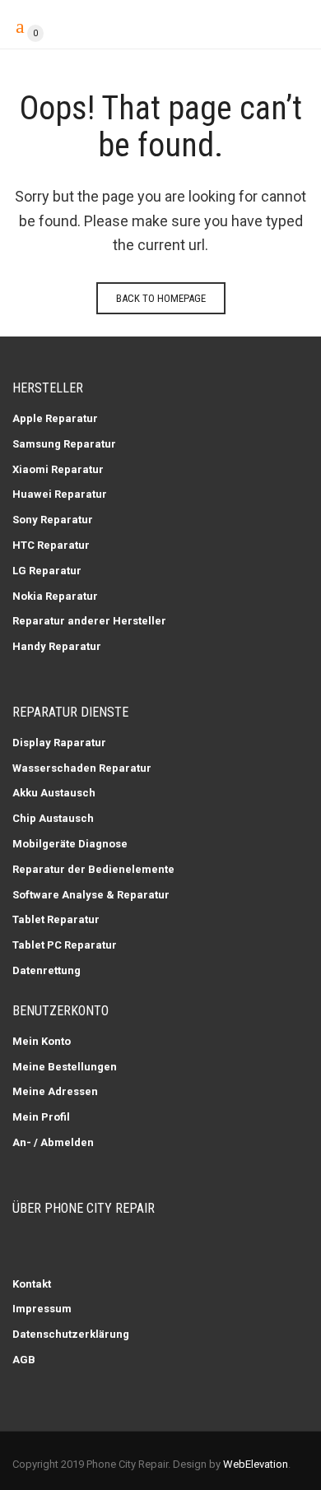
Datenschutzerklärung (70, 1334)
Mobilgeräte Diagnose (70, 844)
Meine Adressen (55, 1091)
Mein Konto (41, 1041)
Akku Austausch (53, 793)
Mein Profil (41, 1117)
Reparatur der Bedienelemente (93, 869)
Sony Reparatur (52, 519)
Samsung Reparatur (64, 444)
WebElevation (255, 1464)
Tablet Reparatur (56, 919)
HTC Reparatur (51, 545)
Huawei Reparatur (59, 494)
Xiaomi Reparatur (58, 469)
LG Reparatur (46, 570)
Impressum (42, 1308)
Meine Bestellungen (64, 1067)
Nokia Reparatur (55, 596)
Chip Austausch (53, 818)
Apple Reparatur (55, 418)
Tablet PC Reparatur (64, 945)
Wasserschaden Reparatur (81, 768)
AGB (23, 1359)
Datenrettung (46, 970)
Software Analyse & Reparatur (91, 895)
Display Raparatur (59, 742)
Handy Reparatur (56, 646)
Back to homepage (161, 298)
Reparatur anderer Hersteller (89, 621)
